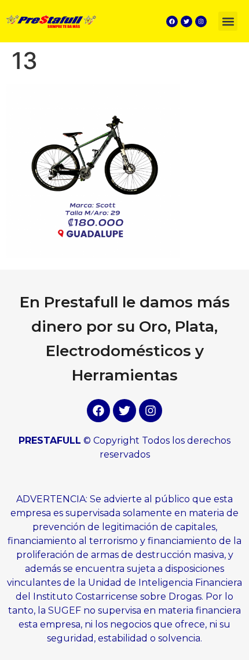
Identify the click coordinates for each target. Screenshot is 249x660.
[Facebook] (172, 21)
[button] (227, 21)
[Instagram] (201, 21)
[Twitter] (186, 21)
